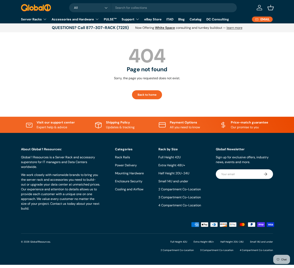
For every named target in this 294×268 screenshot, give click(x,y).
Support (128, 19)
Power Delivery (126, 165)
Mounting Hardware (129, 173)
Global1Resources (40, 241)
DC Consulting (217, 19)
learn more (234, 28)
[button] (270, 7)
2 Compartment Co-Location (179, 189)
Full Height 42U (169, 157)
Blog (181, 19)
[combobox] (153, 7)
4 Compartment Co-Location (179, 205)
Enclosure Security (128, 181)
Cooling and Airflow (129, 189)
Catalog (196, 19)
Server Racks (31, 19)
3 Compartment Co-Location (179, 197)
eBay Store (153, 19)
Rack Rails (122, 157)
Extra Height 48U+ (171, 165)
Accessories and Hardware (73, 19)
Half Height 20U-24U (173, 173)
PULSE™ (110, 19)
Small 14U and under (173, 181)
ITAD (169, 19)
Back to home (147, 94)
